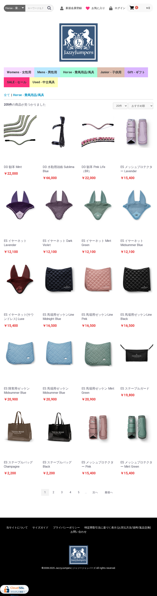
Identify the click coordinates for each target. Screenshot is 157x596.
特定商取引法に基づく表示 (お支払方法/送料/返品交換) (117, 527)
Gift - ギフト (136, 72)
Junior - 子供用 (110, 72)
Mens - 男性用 (47, 72)
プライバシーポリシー (66, 527)
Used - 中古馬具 (44, 82)
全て (7, 95)
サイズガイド (40, 527)
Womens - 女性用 (19, 72)
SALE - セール (16, 82)
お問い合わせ (78, 531)
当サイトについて (17, 527)
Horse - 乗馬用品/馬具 (78, 72)
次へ (95, 492)
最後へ (109, 492)
